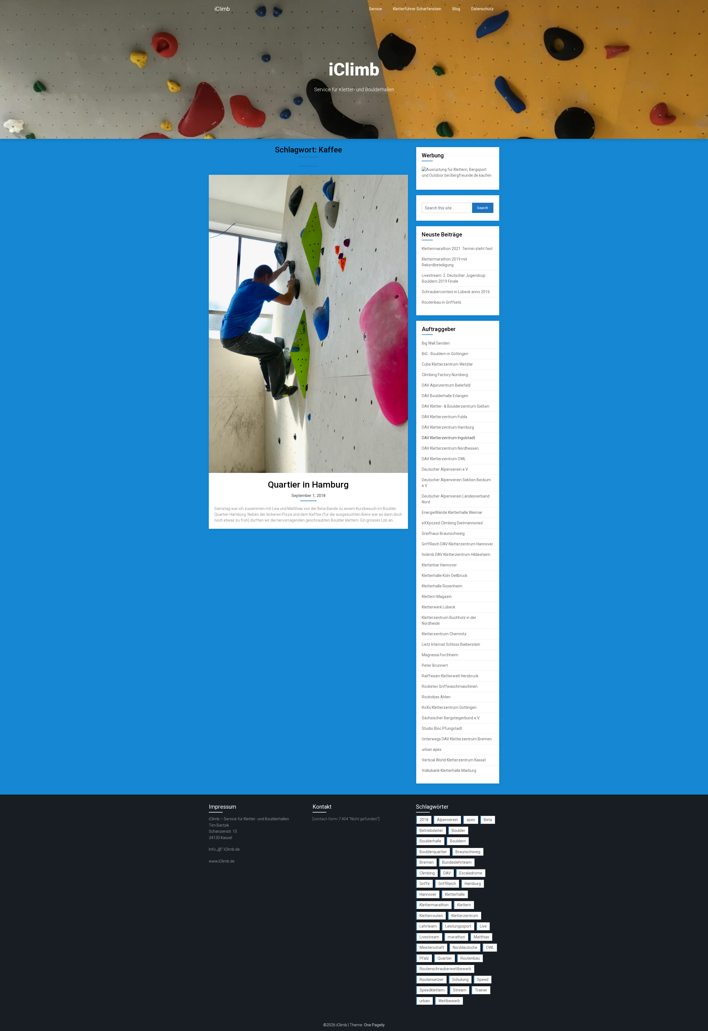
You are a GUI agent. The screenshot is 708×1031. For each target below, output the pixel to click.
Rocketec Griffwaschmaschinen (450, 686)
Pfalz (424, 958)
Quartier (445, 958)
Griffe (425, 883)
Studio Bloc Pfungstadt (442, 728)
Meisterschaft (432, 947)
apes (471, 819)
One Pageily (374, 1025)
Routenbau (470, 958)
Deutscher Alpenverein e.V (445, 469)
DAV (447, 873)
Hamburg (473, 883)
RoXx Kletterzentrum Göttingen (449, 707)
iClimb (222, 9)
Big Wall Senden (436, 343)
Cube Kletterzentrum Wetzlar (447, 364)
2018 (424, 819)
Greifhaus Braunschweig (443, 533)
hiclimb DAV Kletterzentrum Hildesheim (456, 554)
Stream (459, 990)
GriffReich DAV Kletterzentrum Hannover (457, 544)
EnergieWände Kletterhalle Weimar (452, 512)
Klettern (464, 905)
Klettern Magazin (437, 596)
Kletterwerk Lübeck (438, 607)
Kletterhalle (455, 894)
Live (483, 926)
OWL (490, 947)
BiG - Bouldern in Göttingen (445, 354)
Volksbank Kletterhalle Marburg (449, 770)
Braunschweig (467, 852)
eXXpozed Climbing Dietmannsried (452, 523)
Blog (456, 9)
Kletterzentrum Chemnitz (444, 634)
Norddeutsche (465, 947)
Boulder (458, 830)
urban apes (431, 749)
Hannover (428, 894)
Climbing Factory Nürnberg (445, 375)
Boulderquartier (433, 852)
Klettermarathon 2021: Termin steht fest (457, 248)
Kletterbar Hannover (439, 565)
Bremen (427, 862)
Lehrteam (428, 926)
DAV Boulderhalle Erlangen (445, 396)
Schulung (460, 979)
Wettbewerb (449, 1001)
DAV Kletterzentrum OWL (444, 459)
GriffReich (447, 883)
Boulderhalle (430, 841)
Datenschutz (482, 9)
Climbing (427, 873)
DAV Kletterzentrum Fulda (444, 417)
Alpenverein (447, 819)
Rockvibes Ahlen (436, 697)
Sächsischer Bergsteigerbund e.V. (451, 718)
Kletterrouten (431, 915)
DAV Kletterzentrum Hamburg (448, 427)
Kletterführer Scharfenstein (417, 9)
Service (375, 9)
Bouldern (458, 841)
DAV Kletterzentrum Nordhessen (450, 448)
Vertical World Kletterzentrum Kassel (454, 760)
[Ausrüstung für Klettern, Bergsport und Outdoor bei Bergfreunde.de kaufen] (458, 175)
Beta (488, 819)
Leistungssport (458, 926)
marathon (456, 937)
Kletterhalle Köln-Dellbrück (444, 575)
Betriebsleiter (431, 830)
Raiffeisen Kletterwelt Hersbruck (450, 676)
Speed (482, 979)
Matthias (481, 937)
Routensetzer (432, 979)
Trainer (481, 990)
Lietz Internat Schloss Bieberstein (451, 644)
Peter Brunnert (435, 665)
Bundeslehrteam (457, 862)
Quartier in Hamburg (308, 484)
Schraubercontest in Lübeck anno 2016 (456, 292)
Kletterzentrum (464, 915)
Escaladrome (470, 873)
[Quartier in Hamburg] (308, 324)
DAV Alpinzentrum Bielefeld (446, 385)
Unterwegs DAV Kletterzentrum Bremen (457, 739)
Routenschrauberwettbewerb (445, 969)
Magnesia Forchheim (440, 655)
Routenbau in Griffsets (441, 302)
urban (425, 1001)
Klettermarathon (434, 905)
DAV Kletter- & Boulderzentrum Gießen (455, 406)
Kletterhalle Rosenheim (442, 586)
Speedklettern (432, 990)
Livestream (429, 937)
